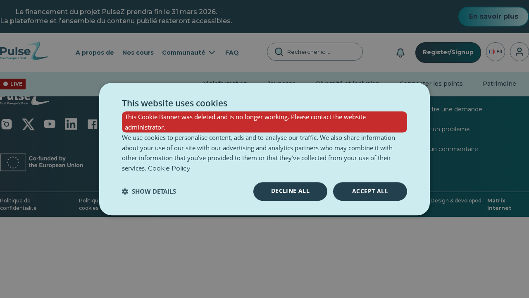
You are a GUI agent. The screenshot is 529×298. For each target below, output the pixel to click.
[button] (149, 191)
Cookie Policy (169, 168)
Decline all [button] (290, 191)
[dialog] (264, 149)
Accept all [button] (370, 191)
